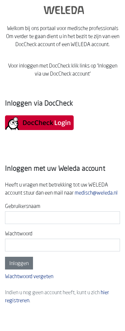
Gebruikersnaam (22, 206)
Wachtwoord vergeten (29, 276)
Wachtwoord (18, 233)
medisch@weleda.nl (96, 192)
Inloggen (19, 263)
